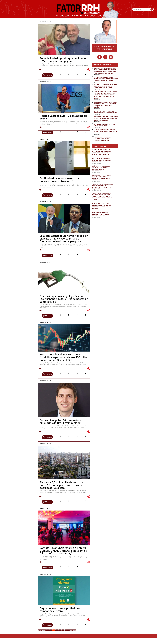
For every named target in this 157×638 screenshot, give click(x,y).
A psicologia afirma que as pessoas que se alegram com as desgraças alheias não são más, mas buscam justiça (102, 152)
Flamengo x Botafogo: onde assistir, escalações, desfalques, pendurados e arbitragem (101, 177)
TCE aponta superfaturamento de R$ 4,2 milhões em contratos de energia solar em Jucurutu (102, 186)
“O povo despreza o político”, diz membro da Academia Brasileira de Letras (105, 131)
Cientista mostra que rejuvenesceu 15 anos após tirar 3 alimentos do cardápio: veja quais (106, 118)
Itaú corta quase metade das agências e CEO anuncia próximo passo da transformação (101, 168)
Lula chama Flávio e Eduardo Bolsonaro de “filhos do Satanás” (105, 112)
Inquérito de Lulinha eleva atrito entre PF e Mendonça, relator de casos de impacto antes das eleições (105, 104)
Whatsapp (48, 75)
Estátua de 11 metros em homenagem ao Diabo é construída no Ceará (103, 138)
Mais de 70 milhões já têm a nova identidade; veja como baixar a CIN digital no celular (101, 206)
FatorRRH (78, 9)
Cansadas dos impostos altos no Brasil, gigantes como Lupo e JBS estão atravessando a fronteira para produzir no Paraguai (105, 70)
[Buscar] (151, 9)
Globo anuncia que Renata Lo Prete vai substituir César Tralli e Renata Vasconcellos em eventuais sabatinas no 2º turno (102, 196)
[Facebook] (99, 57)
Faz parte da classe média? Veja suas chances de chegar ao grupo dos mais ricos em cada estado (106, 86)
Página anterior (42, 630)
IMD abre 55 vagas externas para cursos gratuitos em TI (105, 125)
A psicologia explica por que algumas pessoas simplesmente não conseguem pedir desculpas (106, 78)
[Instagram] (105, 57)
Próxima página (72, 630)
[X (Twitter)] (111, 57)
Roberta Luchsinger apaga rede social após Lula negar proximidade (101, 160)
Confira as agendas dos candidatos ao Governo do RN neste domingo (101, 214)
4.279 (66, 630)
